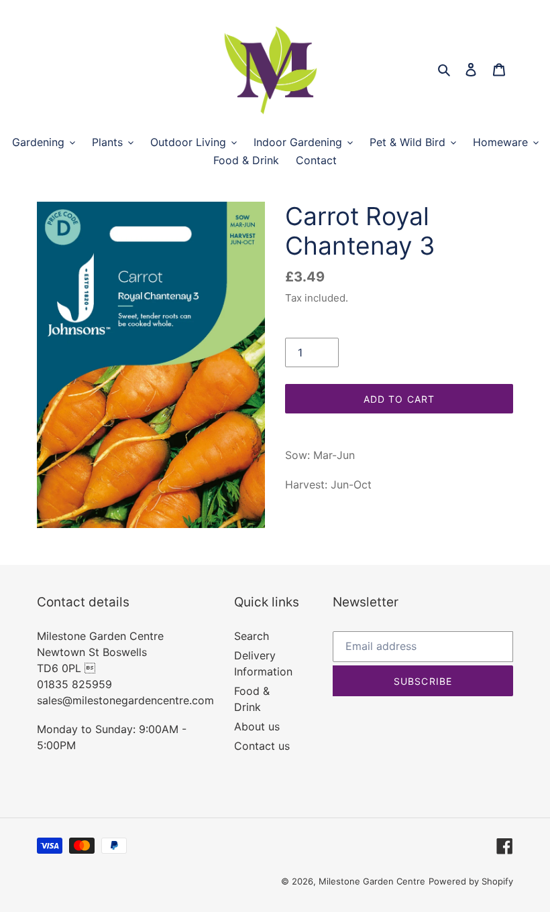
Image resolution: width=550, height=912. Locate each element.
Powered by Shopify (471, 881)
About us (257, 726)
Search (251, 636)
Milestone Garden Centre (372, 881)
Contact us (262, 746)
